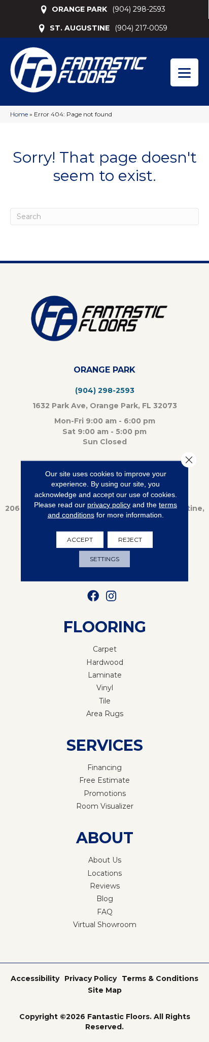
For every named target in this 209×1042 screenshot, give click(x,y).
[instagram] (111, 596)
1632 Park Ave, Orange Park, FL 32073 (104, 405)
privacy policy (108, 505)
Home (19, 114)
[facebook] (93, 596)
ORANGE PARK (79, 9)
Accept (80, 539)
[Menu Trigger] (184, 72)
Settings (104, 559)
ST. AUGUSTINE (80, 28)
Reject (130, 539)
